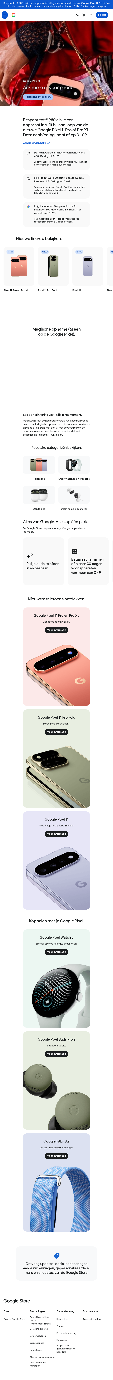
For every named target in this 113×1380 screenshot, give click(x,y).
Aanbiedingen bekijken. (93, 6)
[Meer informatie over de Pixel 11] (87, 275)
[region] (56, 275)
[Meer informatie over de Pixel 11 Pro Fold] (53, 275)
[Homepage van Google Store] (13, 15)
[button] (77, 15)
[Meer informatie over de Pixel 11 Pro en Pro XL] (19, 275)
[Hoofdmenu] (5, 15)
